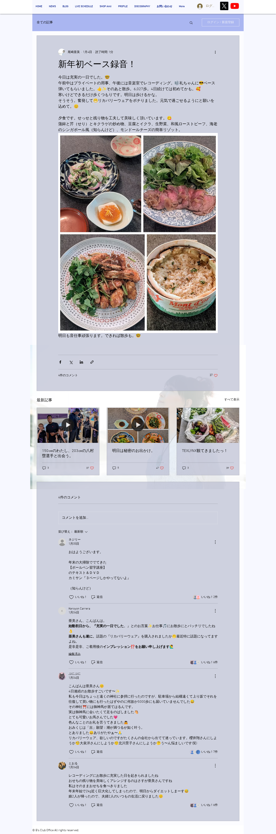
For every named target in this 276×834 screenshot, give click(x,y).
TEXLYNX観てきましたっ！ (205, 451)
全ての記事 (45, 22)
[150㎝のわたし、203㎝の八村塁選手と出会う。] (68, 425)
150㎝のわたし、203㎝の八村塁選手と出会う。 (68, 453)
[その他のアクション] (215, 52)
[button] (191, 22)
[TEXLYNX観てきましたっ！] (208, 425)
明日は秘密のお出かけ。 (133, 451)
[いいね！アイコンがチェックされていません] (71, 597)
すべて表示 (231, 400)
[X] (224, 6)
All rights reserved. (66, 830)
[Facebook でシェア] (60, 362)
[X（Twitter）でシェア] (71, 362)
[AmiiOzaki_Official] (235, 6)
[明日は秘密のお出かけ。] (138, 425)
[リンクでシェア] (92, 362)
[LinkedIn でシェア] (81, 362)
